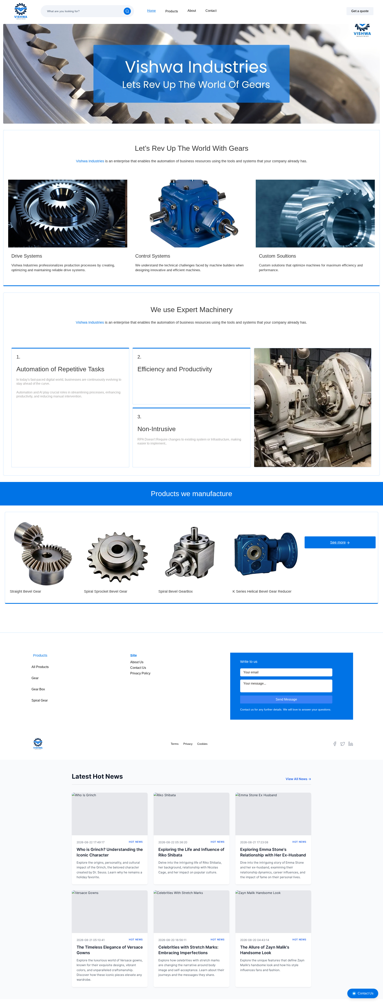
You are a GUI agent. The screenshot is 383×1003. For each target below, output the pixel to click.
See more (338, 542)
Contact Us (365, 993)
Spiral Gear (40, 700)
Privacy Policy (140, 673)
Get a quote (360, 11)
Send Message (286, 699)
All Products (40, 667)
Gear (35, 678)
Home (151, 10)
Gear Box (38, 689)
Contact (210, 10)
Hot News (136, 841)
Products (171, 11)
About (192, 10)
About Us (136, 662)
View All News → (298, 779)
